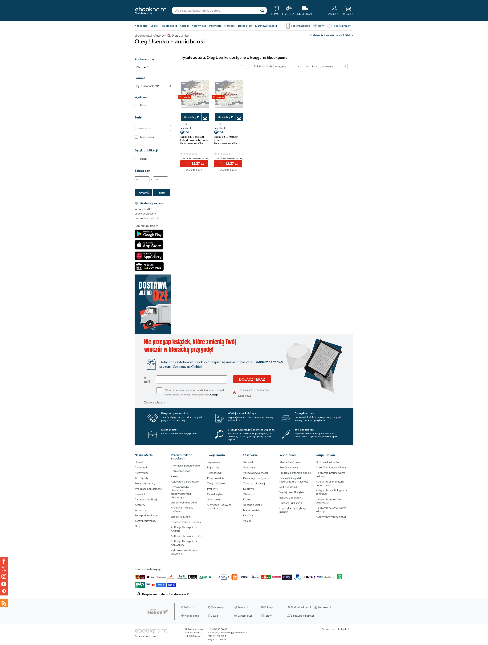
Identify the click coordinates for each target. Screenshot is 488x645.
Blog (137, 526)
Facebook (4, 561)
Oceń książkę (215, 494)
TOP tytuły (141, 478)
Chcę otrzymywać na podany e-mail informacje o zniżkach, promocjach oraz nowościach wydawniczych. (195, 392)
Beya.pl (215, 615)
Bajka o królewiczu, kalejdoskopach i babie (194, 138)
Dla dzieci (142, 67)
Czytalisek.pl (245, 615)
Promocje (215, 25)
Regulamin (249, 467)
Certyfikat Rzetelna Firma (331, 467)
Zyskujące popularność (148, 488)
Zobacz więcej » (154, 402)
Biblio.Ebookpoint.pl (302, 615)
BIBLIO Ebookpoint (291, 497)
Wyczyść (143, 192)
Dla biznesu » (169, 429)
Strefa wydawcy (289, 467)
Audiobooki (169, 25)
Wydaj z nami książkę (291, 492)
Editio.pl (269, 607)
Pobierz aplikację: (146, 225)
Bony (321, 25)
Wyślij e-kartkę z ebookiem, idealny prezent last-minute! (147, 213)
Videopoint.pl (192, 615)
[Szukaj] (262, 10)
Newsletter (214, 499)
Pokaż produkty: (263, 66)
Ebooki (154, 25)
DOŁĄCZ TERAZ (252, 379)
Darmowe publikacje (146, 499)
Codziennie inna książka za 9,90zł (330, 35)
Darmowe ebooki (266, 25)
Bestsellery (245, 25)
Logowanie (213, 462)
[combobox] (287, 66)
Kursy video (199, 25)
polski (143, 158)
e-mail (147, 379)
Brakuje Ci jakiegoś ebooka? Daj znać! (251, 429)
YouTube (4, 584)
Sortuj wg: (312, 66)
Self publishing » (305, 429)
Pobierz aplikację (300, 25)
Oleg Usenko (205, 143)
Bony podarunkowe (146, 515)
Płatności (248, 494)
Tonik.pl (345, 629)
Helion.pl (189, 607)
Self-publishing (288, 486)
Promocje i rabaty (145, 483)
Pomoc (247, 520)
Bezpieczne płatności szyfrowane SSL (166, 594)
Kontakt (248, 462)
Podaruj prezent (342, 25)
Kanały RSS (4, 603)
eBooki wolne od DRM (184, 502)
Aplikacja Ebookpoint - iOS (186, 536)
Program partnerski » (174, 413)
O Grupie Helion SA (327, 462)
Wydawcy (140, 510)
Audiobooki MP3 (156, 85)
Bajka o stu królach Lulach (226, 138)
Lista (241, 66)
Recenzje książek (253, 504)
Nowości (229, 25)
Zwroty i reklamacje (254, 483)
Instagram (4, 576)
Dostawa (248, 488)
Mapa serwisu (251, 510)
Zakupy (175, 476)
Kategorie (141, 25)
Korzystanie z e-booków (185, 481)
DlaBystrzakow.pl (301, 607)
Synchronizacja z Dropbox (186, 521)
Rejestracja (213, 467)
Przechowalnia (215, 478)
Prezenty (212, 488)
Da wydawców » (305, 413)
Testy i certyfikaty (145, 520)
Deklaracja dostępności (256, 478)
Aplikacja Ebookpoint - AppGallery (184, 543)
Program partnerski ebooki (295, 472)
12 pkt (187, 131)
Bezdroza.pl (324, 607)
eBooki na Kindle (181, 516)
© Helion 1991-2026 (145, 636)
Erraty (246, 499)
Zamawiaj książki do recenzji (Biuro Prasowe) (293, 479)
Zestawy (140, 504)
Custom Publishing (290, 502)
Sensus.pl (243, 607)
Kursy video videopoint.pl (331, 516)
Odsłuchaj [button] (190, 116)
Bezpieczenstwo (180, 470)
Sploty (268, 615)
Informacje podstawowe (185, 465)
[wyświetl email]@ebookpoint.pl (231, 632)
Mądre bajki (147, 136)
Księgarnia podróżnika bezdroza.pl (329, 500)
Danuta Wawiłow (188, 143)
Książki (184, 25)
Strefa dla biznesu (290, 462)
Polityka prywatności (255, 472)
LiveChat (248, 515)
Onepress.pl (218, 607)
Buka (143, 105)
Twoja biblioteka (216, 483)
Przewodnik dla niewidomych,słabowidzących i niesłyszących (181, 492)
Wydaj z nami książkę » (242, 413)
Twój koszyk (214, 472)
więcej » (214, 394)
